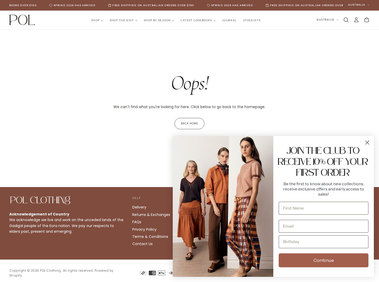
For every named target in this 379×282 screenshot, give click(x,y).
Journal (229, 20)
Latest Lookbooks (196, 20)
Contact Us (142, 243)
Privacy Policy (144, 229)
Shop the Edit (122, 20)
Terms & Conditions (150, 236)
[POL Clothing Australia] (40, 200)
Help (136, 198)
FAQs (136, 221)
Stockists (252, 20)
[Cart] (367, 20)
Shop (95, 20)
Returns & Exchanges (151, 214)
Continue (324, 260)
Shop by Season (157, 20)
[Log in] (356, 20)
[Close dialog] (367, 142)
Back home (189, 123)
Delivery (139, 207)
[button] (346, 20)
